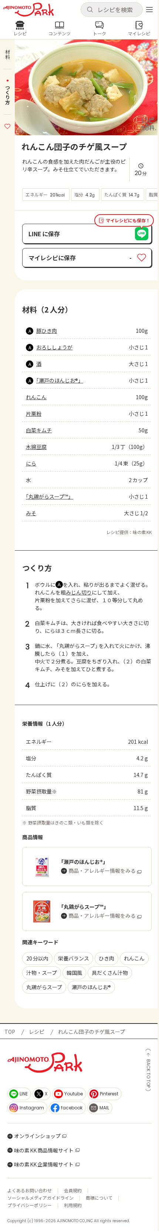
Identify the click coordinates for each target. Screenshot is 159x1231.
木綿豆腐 (36, 446)
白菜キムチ (39, 430)
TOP (9, 1031)
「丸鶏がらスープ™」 (49, 496)
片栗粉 (33, 413)
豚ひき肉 (46, 330)
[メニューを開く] (149, 9)
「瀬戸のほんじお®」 (59, 380)
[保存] (7, 125)
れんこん (36, 397)
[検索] (89, 10)
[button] (112, 9)
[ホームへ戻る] (28, 10)
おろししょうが (54, 347)
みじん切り (79, 592)
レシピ (36, 1031)
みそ (31, 513)
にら (31, 463)
